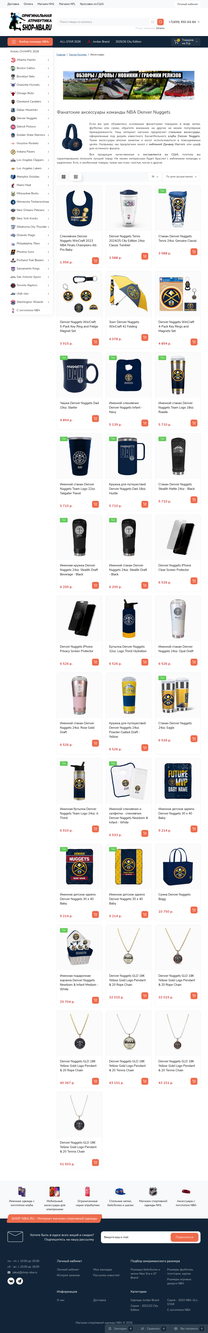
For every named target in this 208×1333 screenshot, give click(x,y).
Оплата (28, 4)
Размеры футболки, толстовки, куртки (180, 1272)
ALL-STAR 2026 (70, 42)
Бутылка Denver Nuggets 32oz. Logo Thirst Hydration (128, 649)
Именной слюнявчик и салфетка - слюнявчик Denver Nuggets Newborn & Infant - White (128, 815)
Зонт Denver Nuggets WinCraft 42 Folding (124, 324)
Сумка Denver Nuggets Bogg (174, 896)
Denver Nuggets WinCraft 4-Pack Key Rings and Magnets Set (176, 326)
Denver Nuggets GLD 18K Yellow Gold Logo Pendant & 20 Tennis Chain (127, 1065)
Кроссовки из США (92, 4)
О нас (61, 1300)
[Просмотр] (75, 228)
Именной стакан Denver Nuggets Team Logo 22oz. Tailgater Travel (77, 488)
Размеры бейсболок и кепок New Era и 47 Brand (145, 1274)
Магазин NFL (67, 4)
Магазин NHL (46, 4)
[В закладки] (83, 228)
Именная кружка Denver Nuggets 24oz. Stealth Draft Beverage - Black (79, 569)
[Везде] (153, 22)
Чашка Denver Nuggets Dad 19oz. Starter (79, 405)
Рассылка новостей (106, 1275)
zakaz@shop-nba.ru (24, 1272)
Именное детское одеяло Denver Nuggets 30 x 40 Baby (176, 813)
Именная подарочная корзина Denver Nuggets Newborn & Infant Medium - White (79, 982)
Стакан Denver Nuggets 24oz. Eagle (175, 725)
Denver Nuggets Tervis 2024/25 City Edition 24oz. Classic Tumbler (127, 240)
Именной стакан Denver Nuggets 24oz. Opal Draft (175, 649)
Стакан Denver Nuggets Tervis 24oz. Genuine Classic (177, 238)
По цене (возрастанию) (179, 176)
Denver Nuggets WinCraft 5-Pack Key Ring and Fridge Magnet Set (79, 326)
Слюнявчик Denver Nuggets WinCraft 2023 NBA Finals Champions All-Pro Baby (78, 243)
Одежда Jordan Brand (145, 1300)
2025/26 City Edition (128, 42)
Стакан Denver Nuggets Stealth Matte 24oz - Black (176, 486)
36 (153, 176)
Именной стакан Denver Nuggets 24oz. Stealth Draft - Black (128, 569)
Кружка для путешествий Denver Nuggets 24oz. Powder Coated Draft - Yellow (127, 730)
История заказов (68, 1275)
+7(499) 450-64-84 (182, 22)
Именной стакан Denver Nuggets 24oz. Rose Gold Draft (77, 727)
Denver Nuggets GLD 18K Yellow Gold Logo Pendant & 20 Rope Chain (127, 980)
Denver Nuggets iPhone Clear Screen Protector (174, 567)
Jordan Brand (101, 42)
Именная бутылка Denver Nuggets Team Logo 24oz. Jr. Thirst (79, 813)
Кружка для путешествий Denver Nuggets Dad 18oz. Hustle (127, 488)
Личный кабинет (187, 4)
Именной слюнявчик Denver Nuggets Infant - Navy (125, 407)
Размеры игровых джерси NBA (179, 1281)
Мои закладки (102, 1269)
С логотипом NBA (179, 1310)
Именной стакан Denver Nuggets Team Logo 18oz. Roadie (176, 407)
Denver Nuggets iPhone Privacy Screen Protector (76, 649)
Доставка (13, 4)
